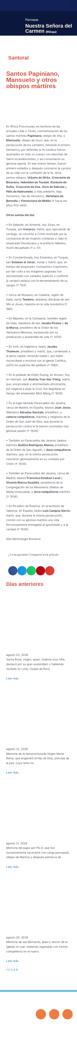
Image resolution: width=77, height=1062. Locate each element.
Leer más (12, 678)
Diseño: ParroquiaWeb (60, 1056)
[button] (64, 3)
